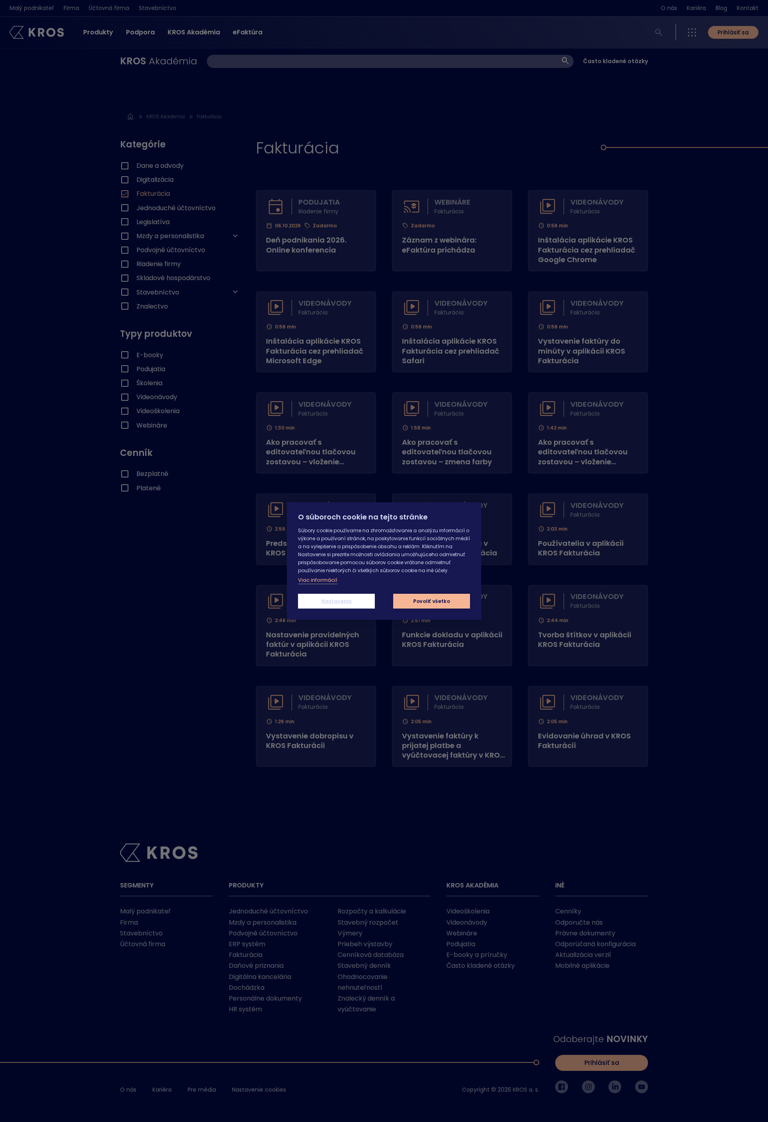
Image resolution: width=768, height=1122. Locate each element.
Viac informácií (317, 580)
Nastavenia (336, 601)
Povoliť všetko (431, 601)
